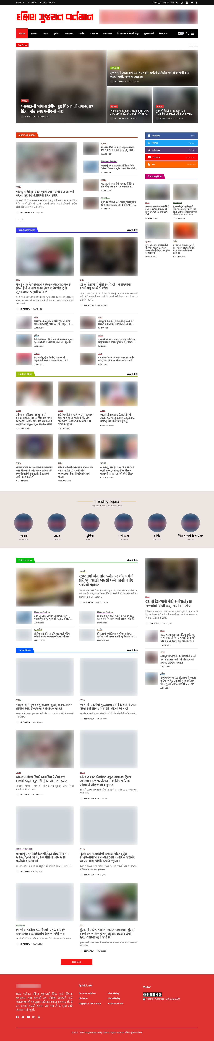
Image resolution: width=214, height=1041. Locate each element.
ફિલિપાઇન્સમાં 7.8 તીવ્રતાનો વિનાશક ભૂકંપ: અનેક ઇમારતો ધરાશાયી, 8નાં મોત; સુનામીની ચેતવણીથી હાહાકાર (54, 342)
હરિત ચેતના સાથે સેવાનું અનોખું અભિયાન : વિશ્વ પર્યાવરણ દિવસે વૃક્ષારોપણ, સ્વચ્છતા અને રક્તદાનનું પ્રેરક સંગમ (117, 342)
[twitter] (182, 3)
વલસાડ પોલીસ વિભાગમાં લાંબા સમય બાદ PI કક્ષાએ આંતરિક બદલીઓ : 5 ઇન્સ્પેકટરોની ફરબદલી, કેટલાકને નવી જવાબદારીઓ (34, 472)
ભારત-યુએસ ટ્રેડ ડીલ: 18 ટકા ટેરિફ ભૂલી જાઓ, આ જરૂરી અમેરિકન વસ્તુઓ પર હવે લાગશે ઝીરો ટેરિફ (117, 470)
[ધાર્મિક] (157, 527)
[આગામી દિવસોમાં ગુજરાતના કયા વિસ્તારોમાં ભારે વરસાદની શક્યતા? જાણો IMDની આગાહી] (175, 105)
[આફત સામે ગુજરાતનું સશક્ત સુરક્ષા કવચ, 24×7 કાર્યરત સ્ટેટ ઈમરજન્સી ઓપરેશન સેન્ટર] (129, 105)
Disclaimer (83, 998)
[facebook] (177, 3)
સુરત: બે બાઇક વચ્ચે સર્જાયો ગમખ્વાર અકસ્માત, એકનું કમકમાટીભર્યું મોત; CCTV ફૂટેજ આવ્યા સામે (157, 249)
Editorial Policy (114, 998)
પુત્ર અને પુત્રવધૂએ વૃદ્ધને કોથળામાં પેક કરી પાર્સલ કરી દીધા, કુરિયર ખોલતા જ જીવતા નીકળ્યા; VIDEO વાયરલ (185, 210)
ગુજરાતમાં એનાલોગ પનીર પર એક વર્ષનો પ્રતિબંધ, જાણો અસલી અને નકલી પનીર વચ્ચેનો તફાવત (150, 74)
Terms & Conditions (87, 993)
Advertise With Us (115, 1003)
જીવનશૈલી (115, 68)
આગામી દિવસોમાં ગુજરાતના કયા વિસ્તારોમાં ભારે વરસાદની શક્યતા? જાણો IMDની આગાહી (174, 114)
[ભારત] (57, 527)
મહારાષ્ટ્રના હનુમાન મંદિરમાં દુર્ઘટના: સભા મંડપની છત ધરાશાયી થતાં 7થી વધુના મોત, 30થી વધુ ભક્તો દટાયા (53, 324)
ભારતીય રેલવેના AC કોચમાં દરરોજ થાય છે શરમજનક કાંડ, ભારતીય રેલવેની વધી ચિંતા (118, 204)
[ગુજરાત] (23, 527)
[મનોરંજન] (124, 527)
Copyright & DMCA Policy (90, 1003)
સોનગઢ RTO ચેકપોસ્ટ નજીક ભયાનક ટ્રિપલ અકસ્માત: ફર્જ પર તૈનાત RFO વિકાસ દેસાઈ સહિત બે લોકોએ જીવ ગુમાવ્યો (117, 151)
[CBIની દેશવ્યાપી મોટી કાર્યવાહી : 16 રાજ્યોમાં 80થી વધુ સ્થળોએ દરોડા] (108, 256)
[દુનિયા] (90, 527)
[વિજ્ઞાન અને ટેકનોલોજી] (190, 527)
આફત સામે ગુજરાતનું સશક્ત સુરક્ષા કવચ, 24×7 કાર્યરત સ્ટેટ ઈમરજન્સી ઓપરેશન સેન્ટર (129, 114)
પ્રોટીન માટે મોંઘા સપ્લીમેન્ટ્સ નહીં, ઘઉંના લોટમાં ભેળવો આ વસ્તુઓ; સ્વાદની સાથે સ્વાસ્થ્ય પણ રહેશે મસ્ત (52, 636)
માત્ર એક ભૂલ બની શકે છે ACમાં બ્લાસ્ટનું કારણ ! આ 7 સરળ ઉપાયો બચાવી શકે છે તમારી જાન (115, 619)
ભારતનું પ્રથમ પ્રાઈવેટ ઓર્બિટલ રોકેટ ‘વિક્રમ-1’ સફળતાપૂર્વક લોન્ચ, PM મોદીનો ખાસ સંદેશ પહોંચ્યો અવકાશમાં (119, 168)
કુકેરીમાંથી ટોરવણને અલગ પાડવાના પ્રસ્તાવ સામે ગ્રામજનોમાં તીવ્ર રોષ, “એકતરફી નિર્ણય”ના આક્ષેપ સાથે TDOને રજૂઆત (75, 419)
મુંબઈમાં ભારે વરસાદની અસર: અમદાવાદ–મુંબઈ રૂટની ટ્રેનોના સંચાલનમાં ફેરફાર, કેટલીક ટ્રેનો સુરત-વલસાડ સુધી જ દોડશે (43, 288)
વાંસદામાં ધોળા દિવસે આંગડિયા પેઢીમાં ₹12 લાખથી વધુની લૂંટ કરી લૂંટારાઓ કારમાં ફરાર (45, 193)
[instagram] (187, 3)
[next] (23, 219)
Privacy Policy (113, 993)
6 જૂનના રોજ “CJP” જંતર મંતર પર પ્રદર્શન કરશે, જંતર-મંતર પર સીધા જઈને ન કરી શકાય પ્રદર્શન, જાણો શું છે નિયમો (116, 360)
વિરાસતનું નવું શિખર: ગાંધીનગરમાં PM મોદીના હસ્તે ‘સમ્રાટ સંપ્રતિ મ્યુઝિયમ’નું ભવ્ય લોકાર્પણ (116, 636)
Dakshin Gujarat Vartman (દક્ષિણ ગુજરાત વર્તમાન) (122, 1032)
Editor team (30, 117)
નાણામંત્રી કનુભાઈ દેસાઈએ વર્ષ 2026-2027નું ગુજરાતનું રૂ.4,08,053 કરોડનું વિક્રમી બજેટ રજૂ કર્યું (117, 418)
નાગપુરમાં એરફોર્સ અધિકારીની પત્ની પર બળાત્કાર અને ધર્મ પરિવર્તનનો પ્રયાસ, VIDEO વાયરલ (116, 324)
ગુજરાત (24, 100)
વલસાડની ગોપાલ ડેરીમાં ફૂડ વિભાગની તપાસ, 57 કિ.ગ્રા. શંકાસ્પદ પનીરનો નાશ (57, 108)
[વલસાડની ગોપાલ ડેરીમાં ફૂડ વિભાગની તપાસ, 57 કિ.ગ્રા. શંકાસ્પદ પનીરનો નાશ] (61, 86)
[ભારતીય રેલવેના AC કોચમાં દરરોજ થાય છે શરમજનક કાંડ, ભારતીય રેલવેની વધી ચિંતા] (91, 203)
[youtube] (192, 2)
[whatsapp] (197, 3)
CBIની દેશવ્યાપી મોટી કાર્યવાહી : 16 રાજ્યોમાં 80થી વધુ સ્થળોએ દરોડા (105, 286)
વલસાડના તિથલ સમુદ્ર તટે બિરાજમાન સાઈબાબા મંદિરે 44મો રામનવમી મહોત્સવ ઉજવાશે (184, 249)
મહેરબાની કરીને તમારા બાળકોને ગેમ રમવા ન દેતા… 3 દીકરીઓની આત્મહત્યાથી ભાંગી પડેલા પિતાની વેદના (75, 472)
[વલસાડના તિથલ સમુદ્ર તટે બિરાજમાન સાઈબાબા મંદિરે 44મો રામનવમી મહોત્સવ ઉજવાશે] (185, 230)
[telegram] (22, 1017)
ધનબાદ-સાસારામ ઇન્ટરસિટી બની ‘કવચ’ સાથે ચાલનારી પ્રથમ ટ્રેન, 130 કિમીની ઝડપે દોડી (157, 210)
